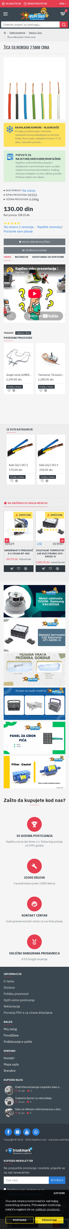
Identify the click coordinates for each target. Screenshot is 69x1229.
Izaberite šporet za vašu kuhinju (33, 1098)
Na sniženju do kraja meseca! (28, 503)
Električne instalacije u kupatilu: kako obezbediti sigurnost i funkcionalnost (39, 1087)
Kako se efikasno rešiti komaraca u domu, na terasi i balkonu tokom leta (39, 1109)
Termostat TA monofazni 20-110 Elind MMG (51, 375)
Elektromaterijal (17, 32)
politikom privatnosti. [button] (48, 1209)
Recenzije (21, 257)
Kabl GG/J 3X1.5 (18, 465)
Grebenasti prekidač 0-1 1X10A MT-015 (18, 552)
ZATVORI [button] (59, 1193)
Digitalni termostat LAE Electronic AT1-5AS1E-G (50, 553)
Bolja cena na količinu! (36, 241)
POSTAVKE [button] (19, 1220)
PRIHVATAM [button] (49, 1220)
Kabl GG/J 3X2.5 (48, 465)
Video (7, 257)
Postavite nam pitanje (18, 231)
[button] (7, 540)
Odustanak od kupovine (48, 257)
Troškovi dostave (36, 250)
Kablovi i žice (35, 32)
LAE (39, 544)
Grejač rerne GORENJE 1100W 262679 (19, 375)
